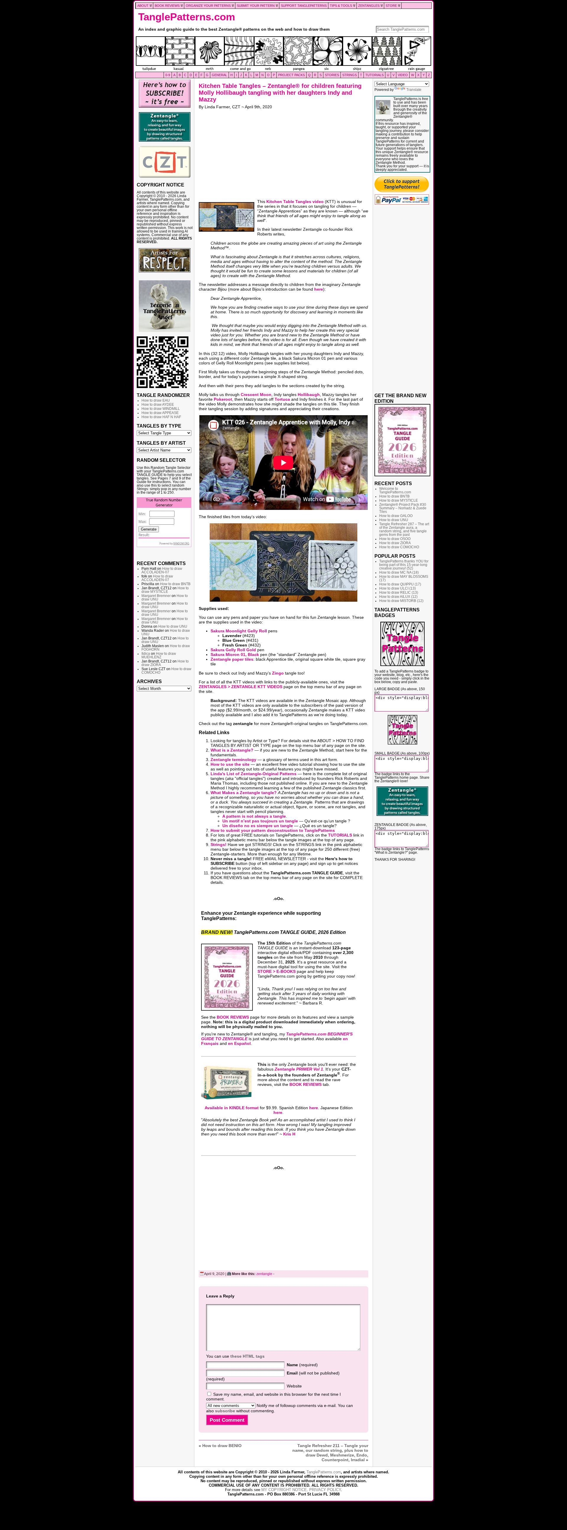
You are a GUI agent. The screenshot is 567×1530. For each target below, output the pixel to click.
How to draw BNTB (175, 584)
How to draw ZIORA (395, 543)
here (318, 289)
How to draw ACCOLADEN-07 (161, 570)
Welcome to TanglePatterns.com (395, 490)
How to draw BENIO (222, 1445)
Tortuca (282, 399)
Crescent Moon (256, 394)
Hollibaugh (309, 394)
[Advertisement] (165, 784)
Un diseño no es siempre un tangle (257, 825)
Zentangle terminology (233, 759)
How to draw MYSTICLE (165, 589)
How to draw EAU (155, 400)
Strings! (219, 844)
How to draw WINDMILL (160, 408)
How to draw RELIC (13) (398, 592)
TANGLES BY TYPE (159, 425)
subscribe (225, 1410)
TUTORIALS (340, 835)
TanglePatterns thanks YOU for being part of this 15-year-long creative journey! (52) (403, 564)
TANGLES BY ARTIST (161, 443)
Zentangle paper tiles (232, 659)
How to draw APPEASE (160, 413)
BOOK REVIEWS (233, 1017)
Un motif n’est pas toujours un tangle (260, 821)
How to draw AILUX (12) (398, 596)
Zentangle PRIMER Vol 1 (299, 1069)
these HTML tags (247, 1356)
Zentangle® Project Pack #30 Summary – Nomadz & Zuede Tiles (402, 508)
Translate (413, 89)
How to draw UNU (172, 626)
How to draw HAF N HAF (161, 417)
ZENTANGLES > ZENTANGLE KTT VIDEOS (240, 686)
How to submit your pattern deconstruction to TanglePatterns (273, 830)
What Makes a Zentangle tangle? (244, 792)
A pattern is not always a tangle (254, 816)
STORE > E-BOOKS (277, 971)
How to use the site (230, 764)
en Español (239, 1043)
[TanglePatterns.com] (283, 54)
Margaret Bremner (156, 596)
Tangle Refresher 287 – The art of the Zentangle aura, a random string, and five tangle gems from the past (404, 529)
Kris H (289, 1134)
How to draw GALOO (396, 516)
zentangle (264, 1274)
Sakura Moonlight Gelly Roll (239, 631)
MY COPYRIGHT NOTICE (284, 1490)
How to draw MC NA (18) (399, 572)
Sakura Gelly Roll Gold (233, 649)
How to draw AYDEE (157, 404)
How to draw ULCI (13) (397, 588)
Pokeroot (223, 399)
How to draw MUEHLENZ (158, 655)
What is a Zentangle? (232, 750)
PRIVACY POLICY (325, 1490)
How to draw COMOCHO (399, 547)
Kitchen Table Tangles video (295, 201)
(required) (302, 1364)
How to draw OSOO (394, 539)
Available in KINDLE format (232, 1107)
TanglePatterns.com (186, 16)
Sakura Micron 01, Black (235, 654)
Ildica (145, 653)
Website (294, 1386)
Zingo (278, 673)
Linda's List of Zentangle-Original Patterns (253, 773)
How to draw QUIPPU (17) (400, 584)
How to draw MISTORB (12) (401, 601)
